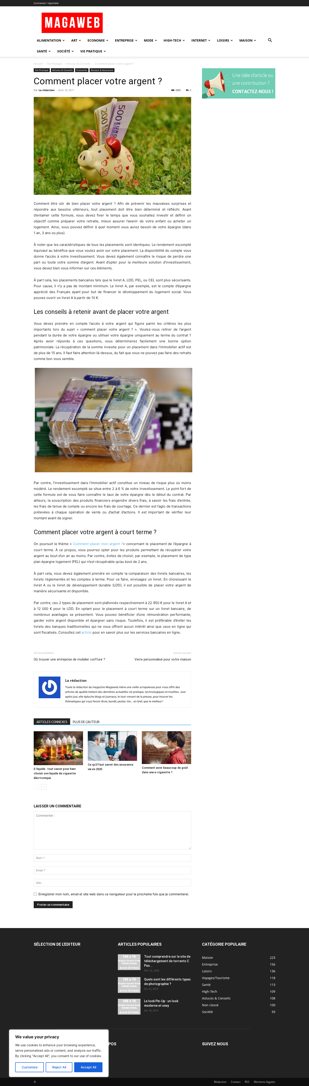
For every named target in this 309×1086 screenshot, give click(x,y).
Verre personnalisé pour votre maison (163, 659)
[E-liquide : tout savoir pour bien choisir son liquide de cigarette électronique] (58, 748)
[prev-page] (36, 787)
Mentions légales (264, 1082)
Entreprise (124, 40)
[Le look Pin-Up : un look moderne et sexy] (129, 1007)
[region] (59, 1053)
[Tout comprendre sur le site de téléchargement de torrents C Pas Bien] (129, 962)
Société (63, 51)
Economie (96, 40)
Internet (199, 40)
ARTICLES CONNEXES (51, 722)
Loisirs (223, 40)
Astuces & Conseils (78, 64)
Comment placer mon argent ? (98, 544)
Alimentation (49, 40)
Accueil (38, 64)
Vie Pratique (91, 51)
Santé (42, 51)
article (86, 632)
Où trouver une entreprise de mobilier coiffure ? (69, 659)
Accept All (88, 1067)
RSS (247, 1082)
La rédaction (47, 90)
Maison (245, 40)
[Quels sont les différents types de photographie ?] (129, 985)
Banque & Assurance (102, 70)
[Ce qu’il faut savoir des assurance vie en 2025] (112, 746)
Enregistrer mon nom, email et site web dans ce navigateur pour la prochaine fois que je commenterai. (113, 894)
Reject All (59, 1067)
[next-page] (44, 787)
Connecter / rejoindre (46, 3)
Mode (148, 40)
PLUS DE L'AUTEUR (86, 722)
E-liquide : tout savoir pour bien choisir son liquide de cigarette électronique (55, 773)
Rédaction (220, 1082)
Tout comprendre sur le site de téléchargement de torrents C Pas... (167, 961)
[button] (269, 41)
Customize (30, 1067)
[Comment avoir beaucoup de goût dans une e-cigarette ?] (166, 747)
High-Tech (172, 40)
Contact (235, 1082)
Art (74, 40)
